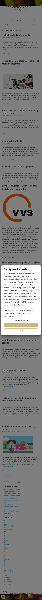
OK (21, 325)
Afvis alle (21, 330)
